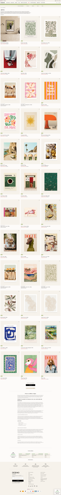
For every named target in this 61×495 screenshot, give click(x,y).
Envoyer (18, 480)
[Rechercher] (56, 3)
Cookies (42, 477)
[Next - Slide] (51, 455)
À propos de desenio (30, 472)
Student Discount (30, 479)
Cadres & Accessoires (24, 2)
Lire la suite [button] (2, 14)
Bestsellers (8, 2)
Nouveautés (12, 2)
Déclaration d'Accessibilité (31, 478)
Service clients (42, 473)
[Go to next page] (34, 388)
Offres (29, 2)
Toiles (19, 2)
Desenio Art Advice (43, 472)
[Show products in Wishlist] (58, 3)
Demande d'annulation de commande (44, 479)
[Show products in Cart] (59, 3)
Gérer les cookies (43, 481)
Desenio (2, 7)
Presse (29, 473)
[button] (57, 491)
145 (33, 388)
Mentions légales (30, 474)
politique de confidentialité (17, 482)
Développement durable (31, 477)
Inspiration (38, 2)
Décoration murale (33, 2)
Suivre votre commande (43, 474)
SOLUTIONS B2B (43, 2)
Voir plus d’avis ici (30, 459)
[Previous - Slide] (17, 455)
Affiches (16, 2)
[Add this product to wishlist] (19, 17)
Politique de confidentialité (44, 478)
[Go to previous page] (26, 388)
